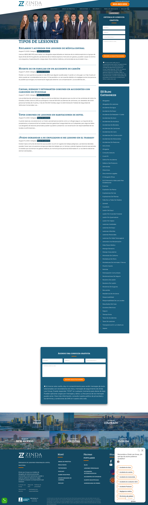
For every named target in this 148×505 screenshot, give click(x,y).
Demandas (106, 166)
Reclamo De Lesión (109, 280)
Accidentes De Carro (110, 132)
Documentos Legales (110, 173)
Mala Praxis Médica (109, 245)
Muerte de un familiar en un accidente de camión (49, 68)
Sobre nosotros (64, 474)
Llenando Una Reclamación (112, 241)
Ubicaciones (83, 9)
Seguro (105, 311)
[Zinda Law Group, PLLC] (30, 3)
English (124, 9)
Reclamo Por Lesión (109, 283)
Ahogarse (106, 149)
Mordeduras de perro (92, 483)
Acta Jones (106, 146)
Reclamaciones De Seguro (112, 276)
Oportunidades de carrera (64, 479)
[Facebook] (111, 462)
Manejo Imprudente (109, 252)
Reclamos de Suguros (110, 287)
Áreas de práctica (64, 461)
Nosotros (54, 9)
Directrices (106, 170)
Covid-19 (105, 156)
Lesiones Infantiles (109, 231)
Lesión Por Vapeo (108, 221)
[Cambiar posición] (138, 450)
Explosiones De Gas (109, 193)
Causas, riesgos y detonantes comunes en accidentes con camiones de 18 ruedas (54, 90)
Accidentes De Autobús (111, 121)
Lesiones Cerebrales (109, 224)
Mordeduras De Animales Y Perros (114, 262)
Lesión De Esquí (108, 210)
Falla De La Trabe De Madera (112, 200)
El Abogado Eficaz (109, 177)
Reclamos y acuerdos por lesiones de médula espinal (52, 48)
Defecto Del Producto (110, 163)
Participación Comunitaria (111, 273)
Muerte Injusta (108, 266)
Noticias (105, 269)
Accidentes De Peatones (111, 142)
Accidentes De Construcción (112, 135)
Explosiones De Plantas (110, 196)
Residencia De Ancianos (111, 293)
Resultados (62, 465)
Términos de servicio (22, 490)
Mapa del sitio (30, 485)
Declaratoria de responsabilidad (33, 490)
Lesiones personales (91, 468)
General (105, 203)
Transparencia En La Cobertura (113, 325)
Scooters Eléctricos (109, 307)
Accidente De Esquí (109, 111)
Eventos (105, 186)
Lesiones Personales (109, 234)
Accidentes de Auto (109, 118)
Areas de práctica (68, 9)
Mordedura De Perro (109, 259)
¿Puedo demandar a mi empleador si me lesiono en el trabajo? (56, 137)
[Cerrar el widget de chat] (142, 450)
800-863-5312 (120, 4)
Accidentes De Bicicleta (111, 125)
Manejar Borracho (109, 248)
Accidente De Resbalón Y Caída (113, 114)
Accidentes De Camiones (111, 128)
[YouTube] (111, 466)
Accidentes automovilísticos (90, 472)
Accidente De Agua (109, 107)
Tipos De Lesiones (43, 51)
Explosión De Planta (109, 189)
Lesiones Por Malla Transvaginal (113, 238)
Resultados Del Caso (110, 304)
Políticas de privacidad (37, 485)
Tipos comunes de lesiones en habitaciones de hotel (51, 114)
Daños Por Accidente (110, 159)
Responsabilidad (108, 297)
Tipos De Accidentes (109, 318)
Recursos (96, 9)
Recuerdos (106, 290)
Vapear (105, 328)
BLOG (86, 465)
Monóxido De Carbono (110, 255)
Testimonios (62, 468)
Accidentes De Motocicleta (112, 139)
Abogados (106, 101)
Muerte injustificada (91, 480)
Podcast (61, 471)
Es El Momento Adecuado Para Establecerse (113, 182)
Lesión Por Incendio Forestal (112, 214)
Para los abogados (111, 9)
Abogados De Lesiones (110, 104)
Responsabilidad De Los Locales (113, 300)
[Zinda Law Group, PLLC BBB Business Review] (31, 499)
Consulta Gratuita (109, 153)
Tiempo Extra (107, 314)
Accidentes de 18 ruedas (92, 476)
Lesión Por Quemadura (110, 217)
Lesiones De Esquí (109, 228)
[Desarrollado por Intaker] (133, 501)
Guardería (106, 207)
